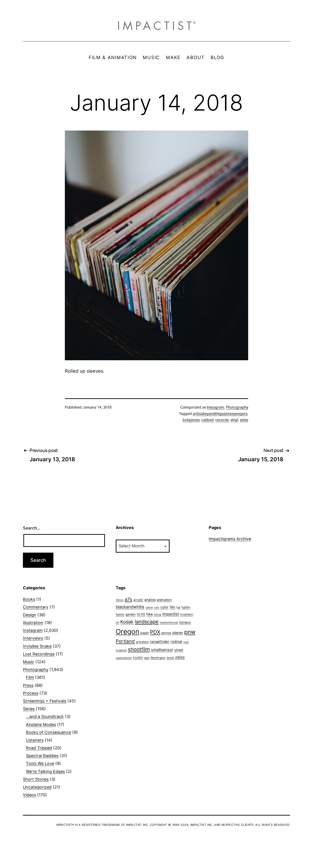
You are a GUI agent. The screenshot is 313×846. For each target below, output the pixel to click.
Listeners (35, 740)
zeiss (244, 420)
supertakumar (124, 657)
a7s (128, 599)
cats (156, 607)
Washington (158, 657)
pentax (166, 633)
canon (149, 607)
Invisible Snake (37, 646)
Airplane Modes (41, 724)
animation (164, 600)
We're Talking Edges (45, 771)
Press (28, 685)
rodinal (176, 641)
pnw (189, 631)
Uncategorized (37, 787)
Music (28, 661)
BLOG (217, 57)
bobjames (191, 420)
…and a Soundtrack (45, 716)
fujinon (120, 614)
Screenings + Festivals (44, 701)
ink (117, 622)
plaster (177, 633)
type (146, 657)
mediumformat (169, 622)
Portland (125, 641)
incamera (186, 614)
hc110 (141, 614)
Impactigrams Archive (230, 538)
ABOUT (196, 57)
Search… (31, 528)
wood (170, 657)
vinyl (234, 420)
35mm (120, 600)
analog (150, 600)
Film (30, 677)
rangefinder (159, 641)
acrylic (138, 600)
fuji (178, 607)
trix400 (138, 657)
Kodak (127, 622)
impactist (170, 614)
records (222, 420)
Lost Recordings (39, 654)
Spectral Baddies (42, 755)
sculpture (121, 650)
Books (29, 599)
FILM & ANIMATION (113, 57)
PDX (155, 632)
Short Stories (36, 779)
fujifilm (185, 607)
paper (144, 633)
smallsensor (162, 649)
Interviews (33, 638)
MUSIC (151, 57)
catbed (207, 420)
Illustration (33, 622)
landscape (147, 622)
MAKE (173, 57)
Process (30, 693)
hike (149, 614)
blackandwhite (130, 606)
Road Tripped (39, 747)
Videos (29, 794)
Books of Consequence (48, 732)
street (178, 650)
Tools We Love (40, 763)
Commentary (35, 607)
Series (29, 708)
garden (131, 614)
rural (186, 642)
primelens (142, 642)
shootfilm (139, 649)
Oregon (127, 632)
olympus (185, 622)
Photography (237, 407)
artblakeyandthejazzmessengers (220, 414)
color (164, 607)
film (172, 607)
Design (29, 614)
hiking (157, 614)
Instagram (215, 407)
